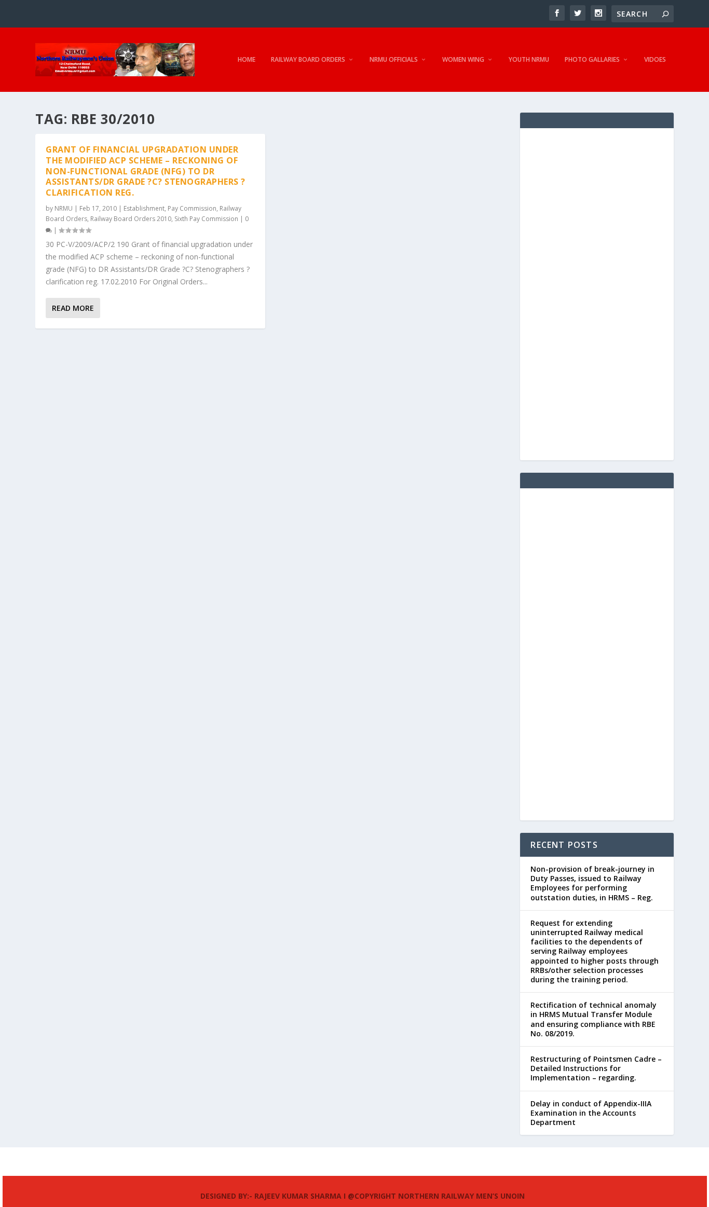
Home (246, 60)
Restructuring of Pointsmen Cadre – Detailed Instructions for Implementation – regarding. (596, 1068)
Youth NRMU (529, 60)
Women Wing (463, 60)
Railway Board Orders (308, 60)
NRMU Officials (394, 60)
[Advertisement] (596, 294)
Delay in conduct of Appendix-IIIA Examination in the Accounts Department (590, 1113)
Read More (73, 308)
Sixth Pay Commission (206, 218)
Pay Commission (192, 208)
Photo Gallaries (592, 60)
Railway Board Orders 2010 (130, 218)
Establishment (144, 208)
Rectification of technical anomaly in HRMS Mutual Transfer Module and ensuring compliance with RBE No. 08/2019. (593, 1019)
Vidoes (655, 60)
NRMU (63, 208)
